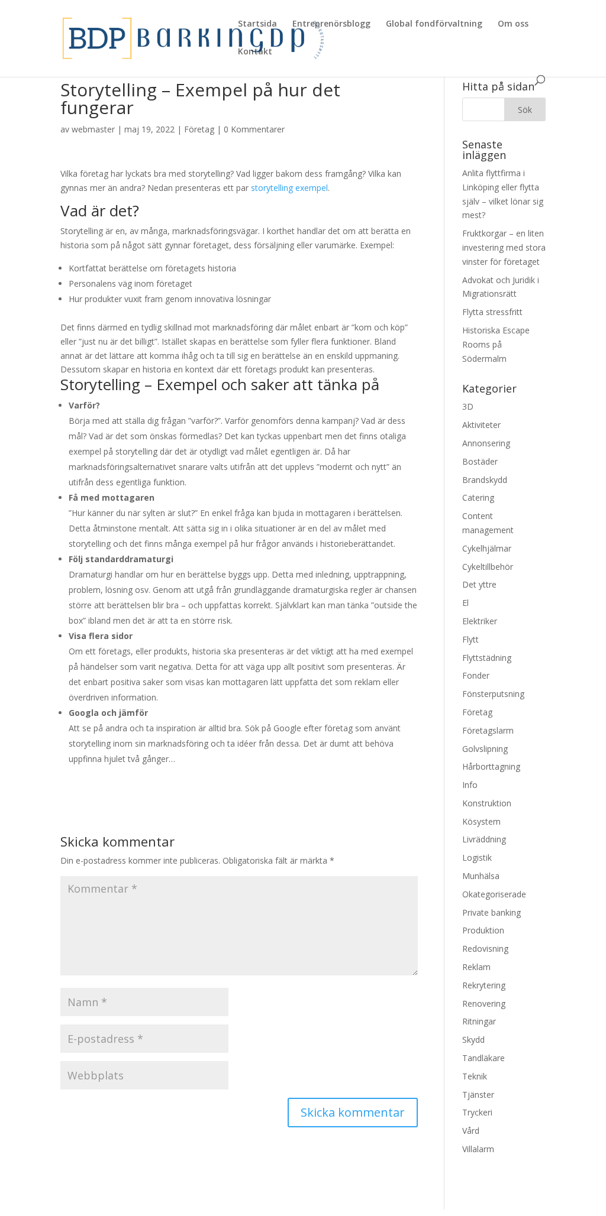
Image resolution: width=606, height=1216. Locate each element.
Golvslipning (485, 748)
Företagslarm (488, 730)
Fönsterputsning (493, 693)
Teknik (474, 1076)
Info (470, 784)
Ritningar (479, 1021)
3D (467, 406)
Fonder (475, 675)
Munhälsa (480, 875)
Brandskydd (484, 479)
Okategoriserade (494, 894)
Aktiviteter (481, 424)
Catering (478, 497)
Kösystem (481, 821)
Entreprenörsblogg (331, 24)
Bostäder (480, 461)
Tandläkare (483, 1057)
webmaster (93, 129)
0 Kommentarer (254, 129)
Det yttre (479, 584)
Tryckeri (477, 1112)
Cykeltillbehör (487, 566)
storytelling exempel (289, 187)
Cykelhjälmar (486, 548)
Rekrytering (483, 985)
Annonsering (486, 443)
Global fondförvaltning (434, 24)
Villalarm (478, 1149)
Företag (199, 129)
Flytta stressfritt (492, 311)
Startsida (257, 24)
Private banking (491, 912)
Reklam (476, 966)
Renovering (483, 1003)
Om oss (513, 24)
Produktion (483, 930)
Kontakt (255, 52)
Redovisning (485, 948)
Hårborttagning (491, 766)
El (465, 602)
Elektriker (479, 621)
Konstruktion (486, 803)
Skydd (473, 1039)
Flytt (470, 639)
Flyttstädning (486, 657)
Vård (470, 1130)
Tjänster (478, 1094)
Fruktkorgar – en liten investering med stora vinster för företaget (504, 247)
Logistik (477, 857)
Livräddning (484, 839)
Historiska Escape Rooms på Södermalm (496, 344)
